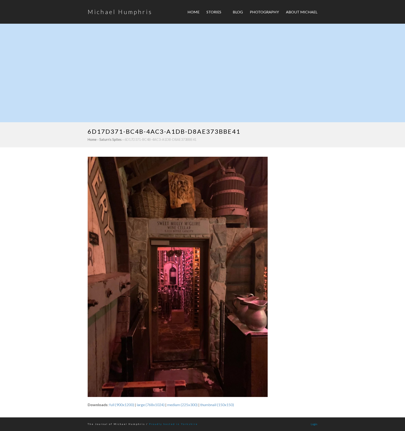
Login (314, 424)
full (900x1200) (121, 404)
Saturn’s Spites (110, 139)
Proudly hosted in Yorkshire (173, 424)
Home (92, 139)
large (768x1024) (151, 404)
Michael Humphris (120, 11)
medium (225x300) (182, 404)
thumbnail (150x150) (217, 404)
